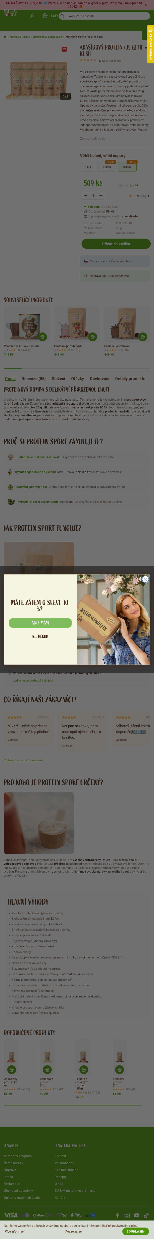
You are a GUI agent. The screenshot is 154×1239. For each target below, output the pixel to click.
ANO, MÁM (40, 623)
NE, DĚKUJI (40, 636)
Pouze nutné (73, 1231)
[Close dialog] (145, 579)
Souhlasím (136, 1231)
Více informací (14, 1231)
